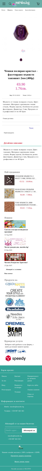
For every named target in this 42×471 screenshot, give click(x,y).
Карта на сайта (32, 385)
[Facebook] (4, 415)
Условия (17, 392)
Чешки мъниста (19, 10)
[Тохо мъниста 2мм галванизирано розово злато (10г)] (9, 207)
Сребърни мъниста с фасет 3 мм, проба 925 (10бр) (25, 177)
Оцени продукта (9, 133)
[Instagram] (9, 415)
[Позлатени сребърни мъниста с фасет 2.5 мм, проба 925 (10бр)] (9, 193)
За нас (4, 381)
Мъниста (10, 10)
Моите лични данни (22, 461)
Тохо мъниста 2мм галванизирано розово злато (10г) (25, 204)
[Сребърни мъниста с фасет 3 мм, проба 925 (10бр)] (9, 180)
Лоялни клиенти (33, 390)
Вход (3, 385)
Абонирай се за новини (13, 269)
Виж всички (8, 273)
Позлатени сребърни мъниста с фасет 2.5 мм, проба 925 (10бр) (26, 191)
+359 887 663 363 (17, 411)
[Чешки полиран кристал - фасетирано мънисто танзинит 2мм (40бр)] (21, 53)
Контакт (17, 376)
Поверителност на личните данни (32, 378)
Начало (3, 10)
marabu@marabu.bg (17, 407)
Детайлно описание (13, 143)
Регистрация (6, 390)
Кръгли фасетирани (30, 10)
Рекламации (19, 381)
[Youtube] (14, 415)
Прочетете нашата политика (21, 456)
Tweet (31, 128)
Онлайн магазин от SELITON (21, 469)
